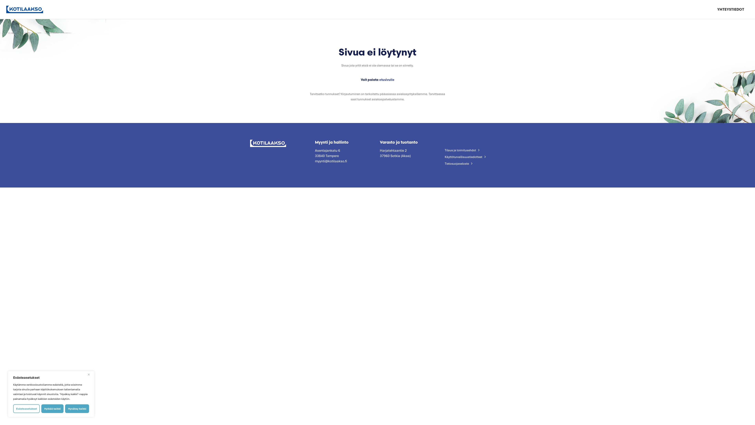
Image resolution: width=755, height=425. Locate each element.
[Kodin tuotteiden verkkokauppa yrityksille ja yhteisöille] (24, 9)
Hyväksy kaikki (77, 408)
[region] (51, 394)
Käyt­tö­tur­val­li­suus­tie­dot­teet (463, 157)
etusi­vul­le (386, 80)
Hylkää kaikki (52, 408)
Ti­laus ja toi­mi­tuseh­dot (460, 150)
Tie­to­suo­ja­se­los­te (457, 163)
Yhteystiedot (730, 9)
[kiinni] (90, 374)
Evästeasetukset (26, 408)
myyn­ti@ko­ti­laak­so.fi (331, 161)
